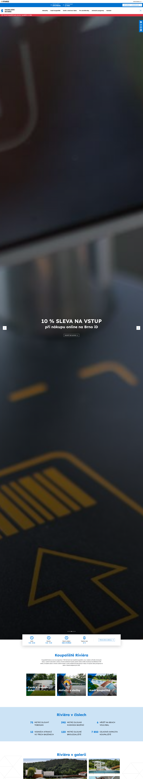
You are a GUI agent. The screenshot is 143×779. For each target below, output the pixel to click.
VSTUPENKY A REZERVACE (131, 5)
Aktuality (45, 10)
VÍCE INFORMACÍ (70, 335)
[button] (5, 328)
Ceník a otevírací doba (70, 10)
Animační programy (98, 10)
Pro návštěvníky (84, 10)
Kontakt (109, 10)
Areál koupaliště (55, 10)
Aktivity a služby (69, 691)
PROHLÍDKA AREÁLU (106, 640)
